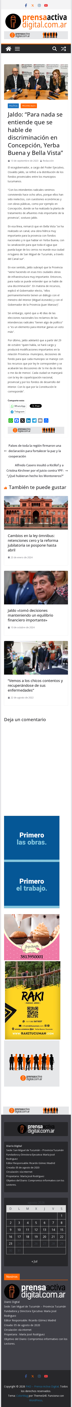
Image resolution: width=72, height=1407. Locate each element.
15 (61, 1230)
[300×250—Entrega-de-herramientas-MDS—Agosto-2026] (31, 864)
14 (53, 1230)
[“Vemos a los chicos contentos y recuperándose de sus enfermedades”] (36, 644)
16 (10, 1237)
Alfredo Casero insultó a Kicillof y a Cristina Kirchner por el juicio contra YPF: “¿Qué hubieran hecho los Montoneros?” (35, 470)
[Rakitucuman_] (32, 963)
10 (19, 1230)
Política (13, 106)
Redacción (48, 160)
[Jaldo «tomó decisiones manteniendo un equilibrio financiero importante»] (36, 573)
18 (27, 1237)
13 (44, 1230)
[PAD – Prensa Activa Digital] (8, 48)
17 (19, 1237)
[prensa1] (36, 34)
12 (36, 1230)
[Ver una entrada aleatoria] (63, 48)
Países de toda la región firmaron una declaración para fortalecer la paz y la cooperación (34, 451)
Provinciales (28, 106)
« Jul (34, 1261)
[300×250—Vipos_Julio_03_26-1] (31, 818)
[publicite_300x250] (31, 1042)
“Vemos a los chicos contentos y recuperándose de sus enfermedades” (35, 685)
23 (10, 1244)
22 (61, 1237)
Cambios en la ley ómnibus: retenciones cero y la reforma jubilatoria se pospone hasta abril (33, 543)
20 (44, 1237)
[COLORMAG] (34, 1286)
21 (53, 1237)
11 (27, 1230)
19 (36, 1237)
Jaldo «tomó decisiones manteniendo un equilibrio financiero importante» (30, 615)
